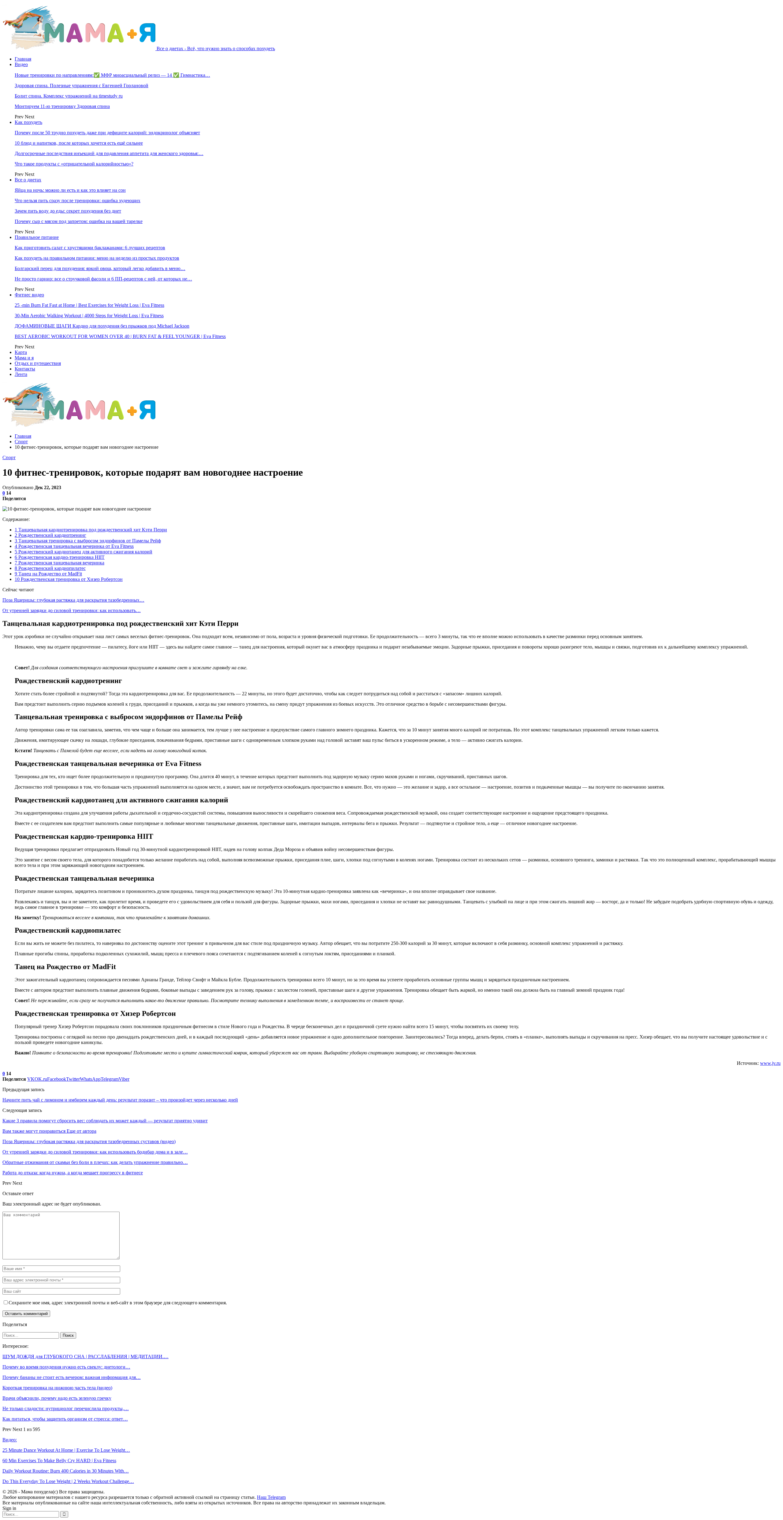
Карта (21, 352)
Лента (21, 374)
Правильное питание (37, 237)
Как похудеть (28, 122)
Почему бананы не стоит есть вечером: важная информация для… (71, 1377)
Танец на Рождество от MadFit (48, 573)
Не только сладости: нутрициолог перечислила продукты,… (65, 1408)
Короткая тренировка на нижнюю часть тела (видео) (57, 1387)
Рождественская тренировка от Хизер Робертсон (69, 579)
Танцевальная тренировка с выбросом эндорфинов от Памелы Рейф (88, 540)
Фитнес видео (29, 294)
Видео (21, 64)
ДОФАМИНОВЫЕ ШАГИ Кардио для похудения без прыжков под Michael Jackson (102, 326)
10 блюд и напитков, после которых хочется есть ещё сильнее (79, 143)
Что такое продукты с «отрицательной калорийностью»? (74, 163)
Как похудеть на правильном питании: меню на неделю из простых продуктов (97, 258)
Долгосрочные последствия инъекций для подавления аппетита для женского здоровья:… (109, 153)
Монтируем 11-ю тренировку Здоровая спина (62, 106)
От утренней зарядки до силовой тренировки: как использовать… (71, 610)
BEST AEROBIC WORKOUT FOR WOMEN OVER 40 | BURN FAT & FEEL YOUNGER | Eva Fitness (120, 336)
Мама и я (24, 357)
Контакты (25, 368)
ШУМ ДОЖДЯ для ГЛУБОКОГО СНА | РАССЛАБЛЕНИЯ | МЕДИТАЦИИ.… (85, 1356)
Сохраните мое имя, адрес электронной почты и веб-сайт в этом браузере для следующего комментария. (118, 1302)
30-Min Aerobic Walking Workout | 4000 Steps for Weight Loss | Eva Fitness (89, 315)
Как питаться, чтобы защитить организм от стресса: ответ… (65, 1419)
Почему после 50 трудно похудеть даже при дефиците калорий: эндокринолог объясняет (107, 132)
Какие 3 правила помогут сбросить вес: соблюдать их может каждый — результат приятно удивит (105, 1120)
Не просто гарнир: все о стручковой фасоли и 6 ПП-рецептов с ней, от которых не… (103, 278)
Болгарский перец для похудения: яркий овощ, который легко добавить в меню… (100, 268)
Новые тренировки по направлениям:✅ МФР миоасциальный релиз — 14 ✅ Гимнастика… (112, 75)
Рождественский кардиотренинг (50, 535)
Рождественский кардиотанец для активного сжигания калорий (83, 551)
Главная (23, 58)
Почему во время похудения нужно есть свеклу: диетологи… (66, 1366)
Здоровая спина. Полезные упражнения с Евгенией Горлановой (81, 85)
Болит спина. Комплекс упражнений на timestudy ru (69, 95)
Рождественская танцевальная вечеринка (59, 562)
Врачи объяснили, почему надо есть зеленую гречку (56, 1398)
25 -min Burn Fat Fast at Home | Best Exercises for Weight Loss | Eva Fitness (89, 305)
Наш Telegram (271, 1497)
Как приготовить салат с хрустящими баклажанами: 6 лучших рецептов (90, 247)
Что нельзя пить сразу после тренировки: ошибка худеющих (77, 200)
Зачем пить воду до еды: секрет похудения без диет (68, 211)
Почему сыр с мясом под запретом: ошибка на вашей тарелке (79, 221)
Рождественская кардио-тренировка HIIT (60, 557)
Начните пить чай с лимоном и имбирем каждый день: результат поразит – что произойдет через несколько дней (120, 1099)
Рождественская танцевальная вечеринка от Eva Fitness (74, 546)
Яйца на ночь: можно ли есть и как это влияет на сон (70, 190)
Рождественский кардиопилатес (50, 568)
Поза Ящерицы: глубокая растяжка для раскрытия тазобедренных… (73, 600)
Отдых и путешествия (38, 363)
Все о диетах (28, 179)
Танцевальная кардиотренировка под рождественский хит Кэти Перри (91, 529)
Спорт (9, 457)
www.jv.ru (770, 1063)
